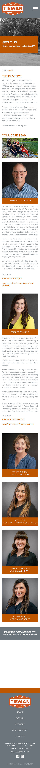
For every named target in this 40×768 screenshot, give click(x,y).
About (20, 712)
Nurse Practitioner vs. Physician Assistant (18, 424)
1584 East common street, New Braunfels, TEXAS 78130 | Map (20, 744)
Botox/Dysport (20, 730)
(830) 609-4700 (23, 748)
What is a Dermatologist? (12, 278)
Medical (20, 718)
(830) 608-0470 (22, 752)
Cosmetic (20, 724)
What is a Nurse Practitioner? (13, 419)
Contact (20, 736)
